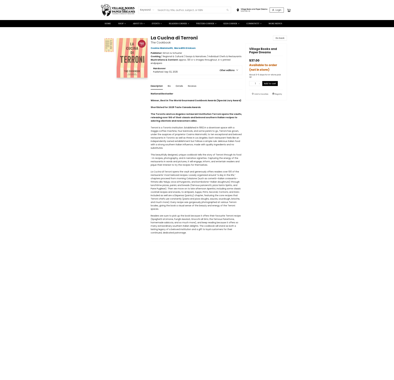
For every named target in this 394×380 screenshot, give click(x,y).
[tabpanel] (196, 167)
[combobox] (147, 10)
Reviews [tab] (192, 86)
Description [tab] (157, 86)
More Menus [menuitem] (275, 23)
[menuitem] (108, 23)
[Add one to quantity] (259, 83)
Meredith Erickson (185, 48)
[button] (252, 10)
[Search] (228, 10)
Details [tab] (179, 86)
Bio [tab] (169, 86)
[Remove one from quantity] (251, 83)
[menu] (197, 23)
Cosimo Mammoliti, (162, 48)
